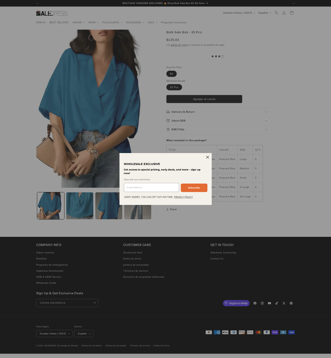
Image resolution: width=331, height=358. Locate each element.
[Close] (207, 157)
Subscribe (194, 187)
